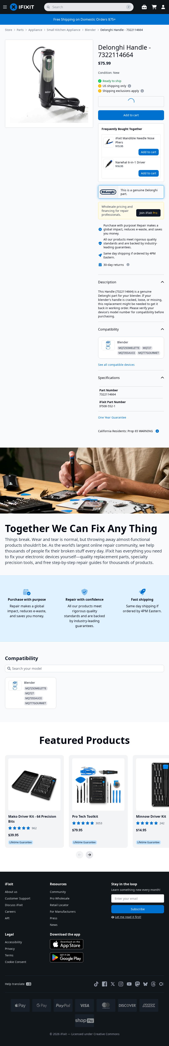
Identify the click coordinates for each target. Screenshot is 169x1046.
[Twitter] (112, 984)
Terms (9, 955)
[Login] (163, 7)
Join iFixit (148, 213)
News (54, 925)
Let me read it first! (128, 917)
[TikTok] (96, 984)
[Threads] (153, 984)
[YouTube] (129, 984)
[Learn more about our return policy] (128, 264)
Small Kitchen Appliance (63, 30)
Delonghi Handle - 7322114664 (121, 30)
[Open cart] (154, 7)
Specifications (109, 377)
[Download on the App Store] (66, 944)
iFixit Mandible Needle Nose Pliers (134, 140)
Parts (20, 30)
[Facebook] (104, 984)
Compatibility (108, 329)
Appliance (35, 30)
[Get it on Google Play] (66, 957)
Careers (10, 911)
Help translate (15, 984)
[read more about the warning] (157, 431)
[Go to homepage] (24, 7)
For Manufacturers (63, 911)
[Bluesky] (145, 984)
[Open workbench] (144, 7)
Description (107, 282)
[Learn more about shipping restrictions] (129, 86)
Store (8, 30)
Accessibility (13, 942)
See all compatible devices (116, 365)
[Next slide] (89, 854)
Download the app (65, 934)
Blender (90, 30)
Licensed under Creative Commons (95, 1034)
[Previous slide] (79, 854)
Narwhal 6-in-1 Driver (130, 162)
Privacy (10, 949)
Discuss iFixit (14, 905)
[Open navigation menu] (5, 7)
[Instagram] (121, 984)
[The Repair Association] (161, 984)
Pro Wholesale (59, 898)
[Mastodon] (137, 984)
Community (58, 892)
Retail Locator (59, 905)
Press (53, 918)
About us (11, 892)
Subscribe (138, 909)
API (7, 918)
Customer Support (17, 898)
